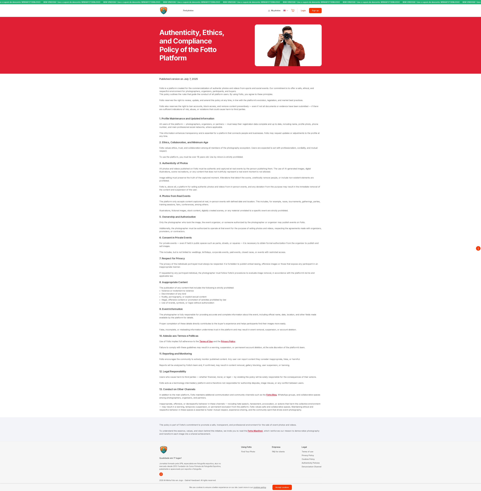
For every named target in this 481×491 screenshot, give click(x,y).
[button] (292, 10)
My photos (275, 10)
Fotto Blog (271, 395)
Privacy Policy (228, 341)
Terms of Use (206, 341)
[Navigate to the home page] (171, 10)
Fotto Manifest (255, 431)
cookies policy (259, 487)
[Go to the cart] (292, 10)
